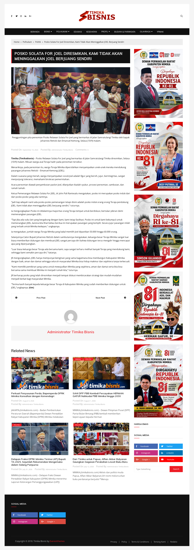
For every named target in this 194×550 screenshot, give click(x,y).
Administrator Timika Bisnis (62, 150)
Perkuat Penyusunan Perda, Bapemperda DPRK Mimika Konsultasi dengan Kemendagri (37, 395)
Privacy (113, 542)
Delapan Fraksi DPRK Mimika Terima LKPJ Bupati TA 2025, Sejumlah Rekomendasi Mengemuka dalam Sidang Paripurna (38, 462)
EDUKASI (78, 31)
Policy (124, 542)
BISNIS (47, 31)
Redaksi (173, 542)
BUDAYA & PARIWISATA (124, 31)
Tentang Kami (160, 542)
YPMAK (160, 31)
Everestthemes (57, 541)
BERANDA (35, 31)
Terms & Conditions (140, 542)
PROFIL (104, 31)
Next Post (100, 297)
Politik (17, 359)
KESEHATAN (91, 31)
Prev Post (41, 297)
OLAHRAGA (145, 31)
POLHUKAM (61, 31)
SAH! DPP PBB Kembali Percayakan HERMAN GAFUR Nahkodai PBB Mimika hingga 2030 (98, 395)
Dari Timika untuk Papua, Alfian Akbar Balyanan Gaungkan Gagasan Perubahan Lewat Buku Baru (100, 461)
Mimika (78, 359)
